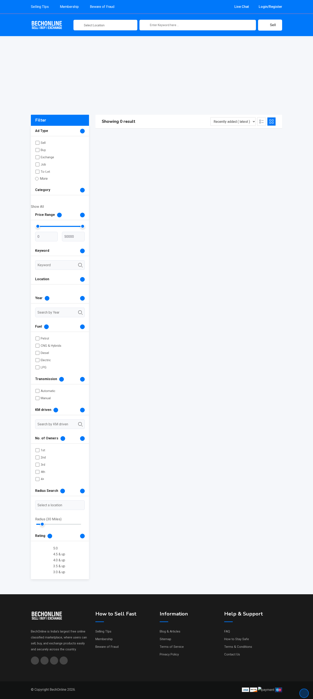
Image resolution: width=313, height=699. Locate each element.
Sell (273, 25)
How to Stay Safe (236, 639)
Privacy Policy (169, 654)
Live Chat (241, 6)
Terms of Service (172, 647)
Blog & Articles (170, 631)
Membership (69, 7)
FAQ (227, 631)
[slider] (38, 226)
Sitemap (165, 639)
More (44, 179)
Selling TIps (40, 7)
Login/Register (270, 6)
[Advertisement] (156, 68)
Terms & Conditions (238, 647)
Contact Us (232, 654)
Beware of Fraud (102, 7)
